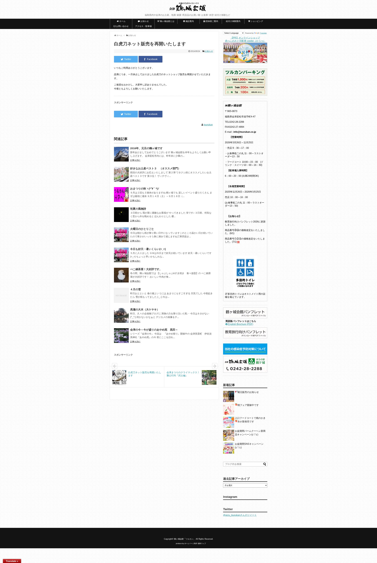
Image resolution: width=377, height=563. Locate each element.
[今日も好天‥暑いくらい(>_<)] (121, 257)
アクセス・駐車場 (143, 26)
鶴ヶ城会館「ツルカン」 (184, 539)
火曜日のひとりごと (142, 228)
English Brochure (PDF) (240, 324)
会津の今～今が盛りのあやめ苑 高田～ (154, 329)
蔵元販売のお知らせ (248, 392)
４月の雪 (135, 289)
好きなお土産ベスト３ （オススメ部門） (155, 168)
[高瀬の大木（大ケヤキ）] (121, 317)
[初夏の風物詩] (121, 216)
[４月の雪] (121, 297)
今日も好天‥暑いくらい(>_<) (148, 249)
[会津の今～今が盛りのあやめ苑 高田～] (121, 337)
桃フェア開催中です (248, 405)
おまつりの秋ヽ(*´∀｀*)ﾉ (144, 188)
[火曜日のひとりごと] (121, 236)
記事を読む (135, 160)
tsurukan (208, 124)
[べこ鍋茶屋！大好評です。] (121, 277)
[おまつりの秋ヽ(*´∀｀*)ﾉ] (121, 196)
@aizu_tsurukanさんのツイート (240, 515)
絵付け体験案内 (234, 21)
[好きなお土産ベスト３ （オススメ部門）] (121, 176)
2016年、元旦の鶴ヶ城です (146, 148)
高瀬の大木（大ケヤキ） (144, 309)
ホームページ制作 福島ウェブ (195, 543)
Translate (263, 33)
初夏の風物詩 (138, 208)
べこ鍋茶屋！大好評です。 (146, 269)
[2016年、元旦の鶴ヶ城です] (121, 156)
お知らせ (209, 51)
